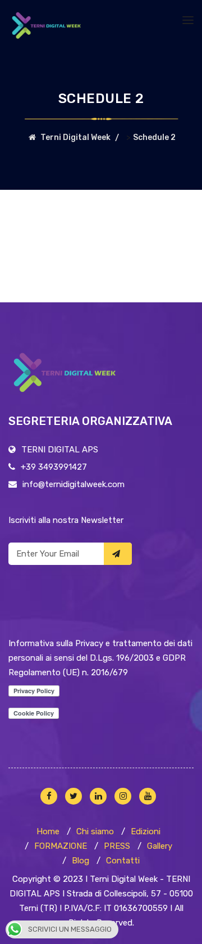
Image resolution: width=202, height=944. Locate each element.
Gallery (159, 846)
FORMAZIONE (60, 846)
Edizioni (145, 831)
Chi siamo (95, 831)
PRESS (117, 846)
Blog (80, 861)
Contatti (123, 861)
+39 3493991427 (54, 467)
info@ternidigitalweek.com (73, 484)
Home (47, 831)
